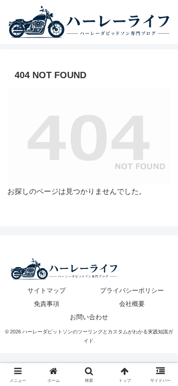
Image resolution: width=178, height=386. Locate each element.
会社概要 (132, 303)
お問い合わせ (89, 317)
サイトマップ (46, 290)
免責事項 (46, 303)
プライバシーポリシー (132, 290)
